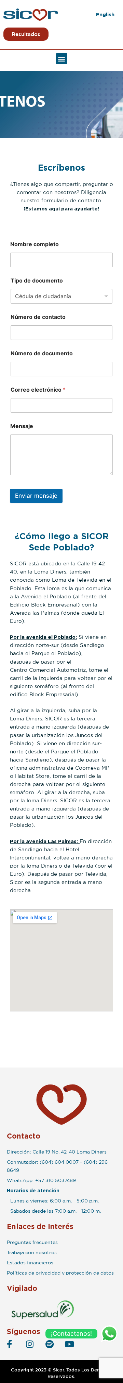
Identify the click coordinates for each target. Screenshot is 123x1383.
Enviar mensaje (36, 495)
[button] (61, 58)
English (105, 14)
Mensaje (21, 426)
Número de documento (42, 353)
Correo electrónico (38, 390)
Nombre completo (34, 244)
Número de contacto (38, 317)
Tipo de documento (37, 280)
